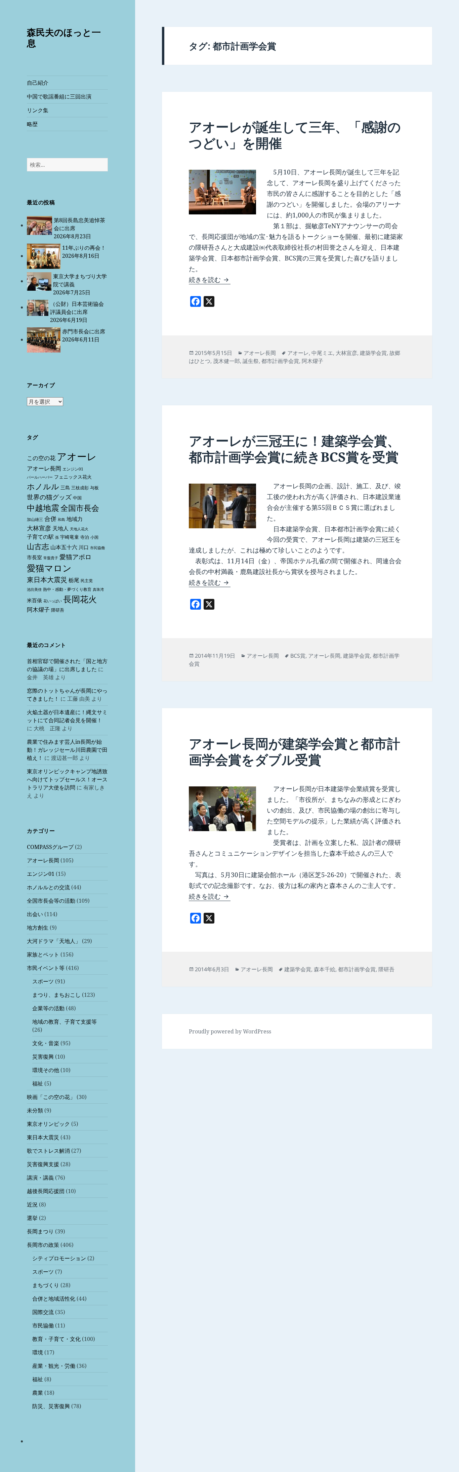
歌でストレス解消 (48, 1150)
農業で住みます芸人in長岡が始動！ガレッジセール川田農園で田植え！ (67, 750)
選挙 (32, 1218)
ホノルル (43, 486)
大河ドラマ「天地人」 (54, 941)
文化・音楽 (45, 1043)
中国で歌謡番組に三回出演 (59, 96)
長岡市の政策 (43, 1245)
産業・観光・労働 (53, 1365)
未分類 (35, 1110)
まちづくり (45, 1285)
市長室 (34, 557)
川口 (84, 547)
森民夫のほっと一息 (64, 37)
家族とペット (43, 954)
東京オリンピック (48, 1124)
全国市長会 (79, 507)
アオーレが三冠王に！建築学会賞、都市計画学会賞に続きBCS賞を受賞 (294, 448)
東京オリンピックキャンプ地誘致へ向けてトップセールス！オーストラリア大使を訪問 (67, 779)
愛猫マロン (49, 568)
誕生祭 (251, 361)
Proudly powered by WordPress (230, 1031)
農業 (37, 1392)
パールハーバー (40, 477)
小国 (94, 537)
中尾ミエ (322, 353)
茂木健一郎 (226, 361)
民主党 (87, 580)
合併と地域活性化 (53, 1298)
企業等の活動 (48, 1008)
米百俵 (34, 600)
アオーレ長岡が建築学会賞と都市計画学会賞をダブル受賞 (294, 751)
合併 (50, 518)
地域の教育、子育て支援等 (64, 1021)
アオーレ (77, 456)
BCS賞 (297, 655)
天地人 (60, 528)
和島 (61, 519)
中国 (77, 498)
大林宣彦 (39, 528)
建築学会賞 (373, 353)
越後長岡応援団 (46, 1191)
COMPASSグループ (50, 847)
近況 (32, 1204)
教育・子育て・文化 (56, 1339)
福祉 (37, 1083)
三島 (65, 487)
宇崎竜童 (69, 537)
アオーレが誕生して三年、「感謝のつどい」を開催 (295, 135)
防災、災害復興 (51, 1406)
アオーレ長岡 (44, 468)
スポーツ (43, 981)
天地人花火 (79, 529)
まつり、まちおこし (56, 994)
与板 (94, 488)
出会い (35, 914)
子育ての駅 (40, 536)
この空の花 (41, 458)
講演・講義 (40, 1177)
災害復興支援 (43, 1164)
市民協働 (97, 547)
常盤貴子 (50, 558)
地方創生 (37, 927)
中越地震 (43, 507)
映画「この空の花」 (51, 1097)
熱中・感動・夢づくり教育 (67, 589)
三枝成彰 (80, 488)
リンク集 (37, 110)
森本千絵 (324, 969)
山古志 (38, 546)
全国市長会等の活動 (51, 900)
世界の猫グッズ (49, 497)
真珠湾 (98, 589)
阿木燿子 (38, 609)
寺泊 (84, 537)
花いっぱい (52, 600)
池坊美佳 (34, 589)
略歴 (32, 124)
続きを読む (210, 279)
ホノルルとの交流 (48, 887)
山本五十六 (63, 547)
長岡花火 (80, 599)
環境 (37, 1352)
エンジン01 (72, 469)
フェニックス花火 (73, 477)
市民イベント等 (46, 968)
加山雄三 (35, 519)
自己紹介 (37, 82)
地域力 (75, 519)
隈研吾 (57, 610)
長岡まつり (40, 1231)
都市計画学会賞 (280, 361)
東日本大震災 (47, 579)
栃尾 (74, 580)
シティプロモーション (59, 1258)
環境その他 (45, 1070)
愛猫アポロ (75, 557)
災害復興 (43, 1056)
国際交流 (43, 1312)
